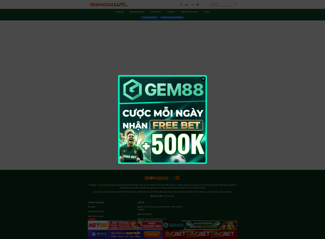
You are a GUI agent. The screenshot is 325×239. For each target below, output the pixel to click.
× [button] (203, 79)
